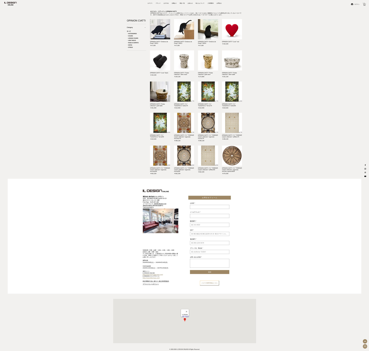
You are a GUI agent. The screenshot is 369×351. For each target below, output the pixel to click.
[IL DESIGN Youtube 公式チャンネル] (365, 176)
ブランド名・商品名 (196, 248)
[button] (364, 4)
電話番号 (193, 239)
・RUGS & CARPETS (133, 43)
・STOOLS (130, 47)
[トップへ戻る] (365, 341)
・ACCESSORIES (132, 33)
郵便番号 (193, 221)
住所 (192, 230)
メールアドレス (195, 212)
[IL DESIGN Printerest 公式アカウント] (365, 173)
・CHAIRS (130, 36)
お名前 (192, 203)
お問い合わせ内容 (196, 257)
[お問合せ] (365, 346)
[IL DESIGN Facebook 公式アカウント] (365, 165)
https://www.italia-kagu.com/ (151, 278)
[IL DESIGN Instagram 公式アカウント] (365, 169)
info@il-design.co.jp (160, 203)
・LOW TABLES (131, 40)
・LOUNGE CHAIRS (132, 38)
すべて (129, 31)
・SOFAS (129, 45)
